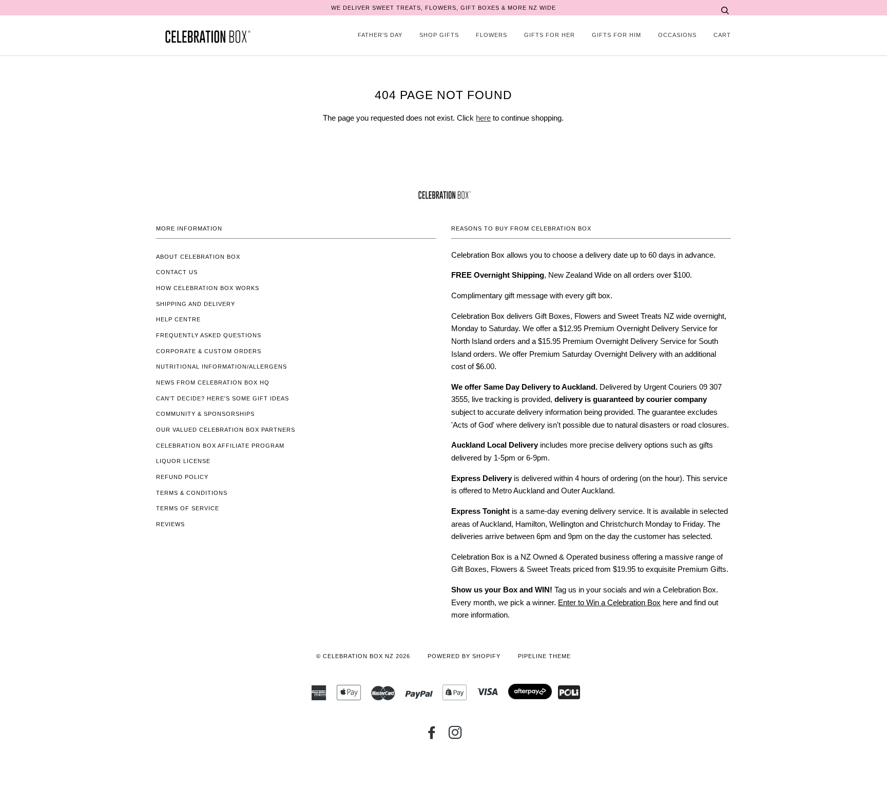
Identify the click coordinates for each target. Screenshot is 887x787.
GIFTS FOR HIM (616, 35)
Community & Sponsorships (205, 414)
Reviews (170, 524)
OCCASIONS (677, 35)
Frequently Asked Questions (208, 335)
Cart (722, 35)
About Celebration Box (198, 257)
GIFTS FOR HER (549, 35)
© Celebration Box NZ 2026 (363, 656)
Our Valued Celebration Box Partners (225, 430)
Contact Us (177, 272)
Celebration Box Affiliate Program (220, 446)
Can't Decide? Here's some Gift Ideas (222, 398)
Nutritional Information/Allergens (221, 366)
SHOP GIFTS (439, 35)
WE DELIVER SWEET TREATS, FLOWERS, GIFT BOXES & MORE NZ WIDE (443, 8)
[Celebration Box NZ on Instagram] (455, 736)
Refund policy (182, 477)
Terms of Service (187, 508)
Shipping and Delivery (195, 304)
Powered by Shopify (464, 656)
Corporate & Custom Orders (208, 351)
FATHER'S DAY (380, 35)
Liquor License (183, 461)
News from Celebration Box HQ (212, 382)
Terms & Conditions (191, 493)
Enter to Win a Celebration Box (609, 602)
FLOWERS (491, 35)
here (483, 117)
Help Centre (178, 319)
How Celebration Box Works (207, 288)
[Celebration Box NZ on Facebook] (432, 736)
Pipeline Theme (544, 656)
